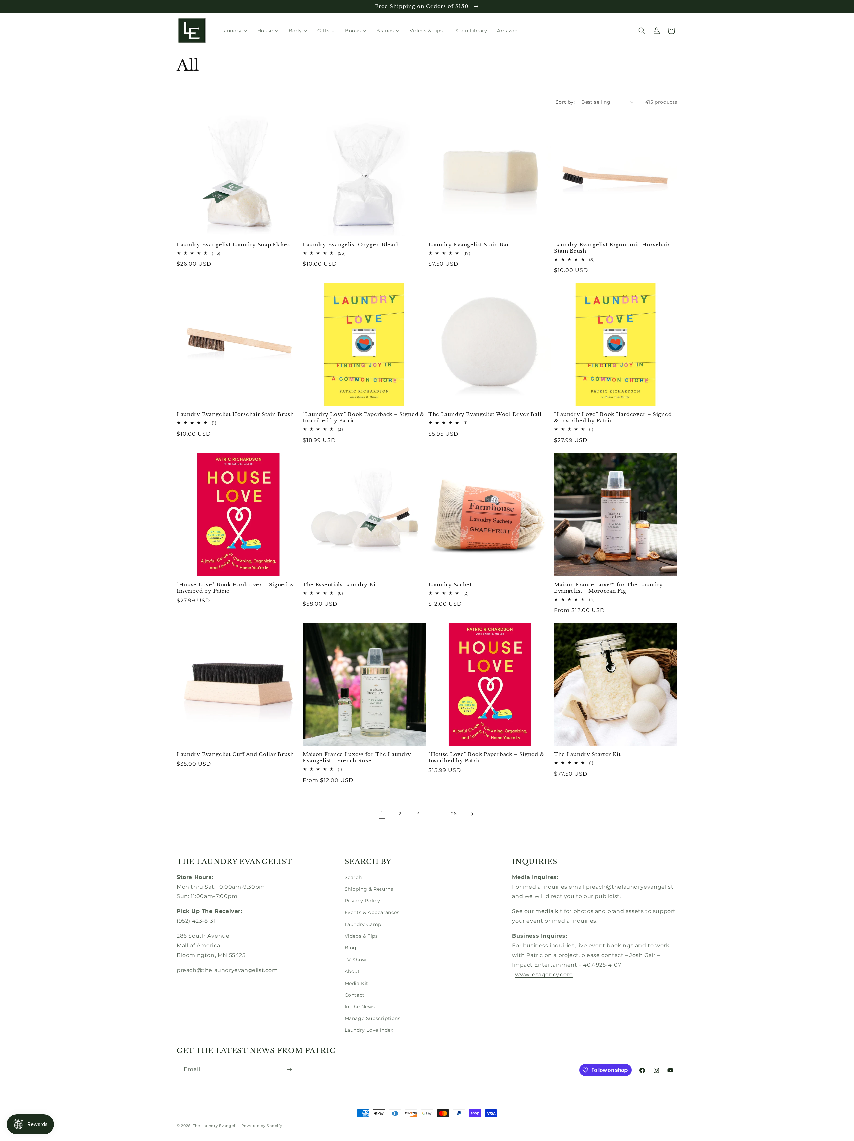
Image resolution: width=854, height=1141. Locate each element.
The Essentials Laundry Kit (340, 585)
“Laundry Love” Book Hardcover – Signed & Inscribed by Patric (613, 417)
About (352, 971)
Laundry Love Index (369, 1030)
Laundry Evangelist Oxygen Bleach (351, 245)
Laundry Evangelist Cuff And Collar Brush (235, 754)
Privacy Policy (362, 901)
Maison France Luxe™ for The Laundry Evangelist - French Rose (357, 757)
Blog (351, 948)
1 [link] (382, 813)
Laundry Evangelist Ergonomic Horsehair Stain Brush (612, 248)
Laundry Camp (363, 924)
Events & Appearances (372, 912)
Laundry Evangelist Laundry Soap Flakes (233, 245)
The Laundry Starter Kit (587, 754)
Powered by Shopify (261, 1125)
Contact (355, 995)
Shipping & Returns (369, 889)
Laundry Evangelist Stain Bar (468, 245)
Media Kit (356, 983)
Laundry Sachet (450, 585)
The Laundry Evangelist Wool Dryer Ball (484, 414)
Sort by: (565, 102)
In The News (360, 1007)
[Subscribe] (289, 1069)
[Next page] (472, 814)
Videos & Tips (361, 936)
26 (454, 814)
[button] (641, 30)
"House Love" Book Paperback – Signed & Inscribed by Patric (486, 757)
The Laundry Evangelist (216, 1125)
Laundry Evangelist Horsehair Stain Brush (235, 414)
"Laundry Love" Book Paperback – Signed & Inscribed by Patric (364, 417)
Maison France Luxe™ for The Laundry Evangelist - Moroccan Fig (608, 588)
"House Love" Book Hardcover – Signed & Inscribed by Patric (235, 588)
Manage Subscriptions (373, 1018)
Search (353, 877)
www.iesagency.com (544, 974)
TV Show (355, 960)
